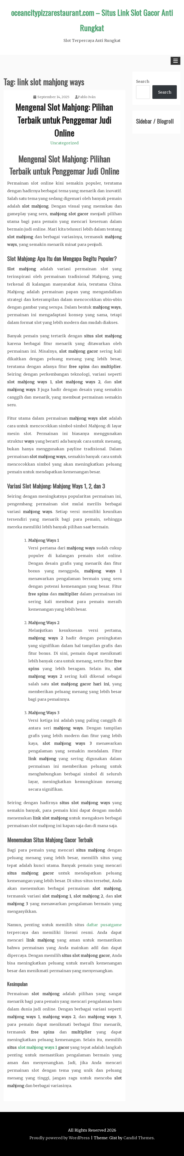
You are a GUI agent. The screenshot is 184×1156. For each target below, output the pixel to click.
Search (142, 81)
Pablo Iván (87, 97)
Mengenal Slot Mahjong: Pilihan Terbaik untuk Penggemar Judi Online (64, 119)
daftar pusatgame (103, 924)
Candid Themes (138, 1137)
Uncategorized (64, 143)
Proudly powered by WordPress (59, 1137)
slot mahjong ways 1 (37, 1047)
